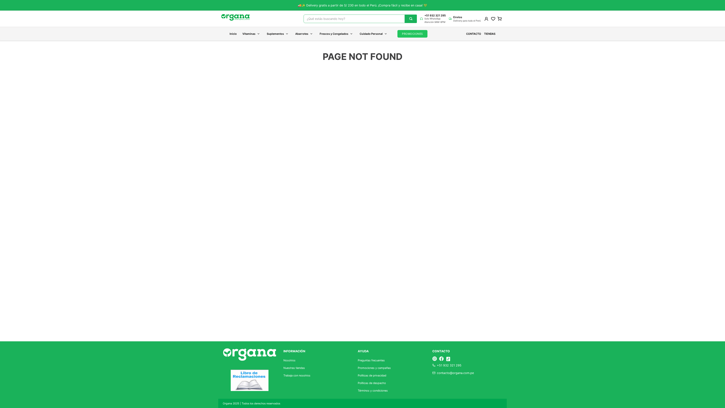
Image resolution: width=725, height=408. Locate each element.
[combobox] (360, 19)
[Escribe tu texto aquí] (434, 359)
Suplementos (275, 33)
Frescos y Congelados (334, 33)
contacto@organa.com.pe (455, 373)
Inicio (233, 33)
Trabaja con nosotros (296, 375)
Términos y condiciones (373, 390)
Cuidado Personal (371, 33)
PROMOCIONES (412, 33)
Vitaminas (248, 33)
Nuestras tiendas (294, 367)
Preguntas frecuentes (371, 360)
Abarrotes (301, 33)
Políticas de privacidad (372, 375)
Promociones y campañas (374, 367)
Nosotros (289, 360)
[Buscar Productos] (410, 18)
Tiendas (489, 33)
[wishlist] (493, 19)
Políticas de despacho (372, 383)
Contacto (473, 33)
